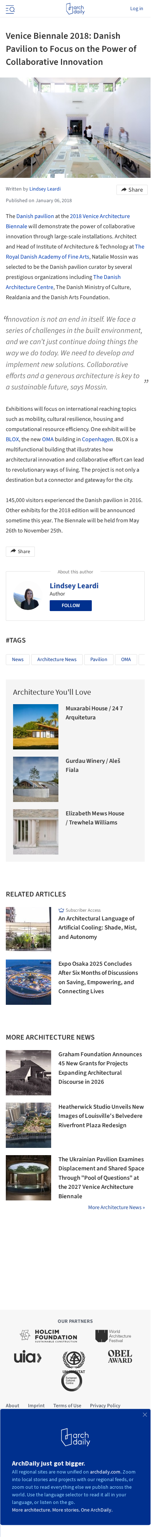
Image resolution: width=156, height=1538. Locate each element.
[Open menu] (9, 9)
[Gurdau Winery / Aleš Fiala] (35, 779)
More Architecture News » (116, 1207)
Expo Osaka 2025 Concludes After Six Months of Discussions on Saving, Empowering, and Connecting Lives (98, 978)
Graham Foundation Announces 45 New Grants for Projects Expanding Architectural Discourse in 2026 (100, 1068)
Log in (136, 8)
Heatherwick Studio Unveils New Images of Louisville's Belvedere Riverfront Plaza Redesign (101, 1116)
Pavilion (98, 659)
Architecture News (57, 659)
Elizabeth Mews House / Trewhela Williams (95, 818)
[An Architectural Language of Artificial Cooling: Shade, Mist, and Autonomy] (28, 929)
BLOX (12, 439)
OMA (48, 439)
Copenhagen (97, 439)
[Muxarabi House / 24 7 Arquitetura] (35, 726)
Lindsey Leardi (74, 585)
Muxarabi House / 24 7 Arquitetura (94, 713)
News (18, 659)
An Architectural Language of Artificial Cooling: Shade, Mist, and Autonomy (97, 927)
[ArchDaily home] (75, 8)
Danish (24, 216)
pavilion (44, 216)
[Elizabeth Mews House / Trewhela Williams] (35, 831)
